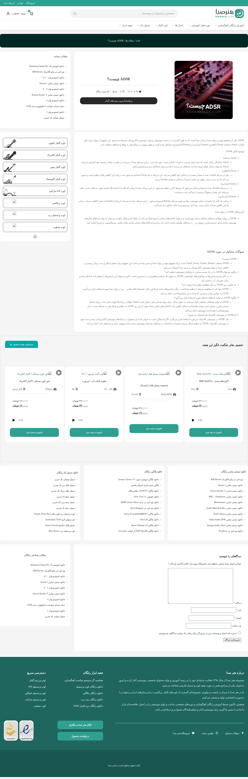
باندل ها (179, 25)
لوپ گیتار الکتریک (56, 155)
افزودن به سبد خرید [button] (214, 432)
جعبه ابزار (127, 25)
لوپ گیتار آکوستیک (55, 179)
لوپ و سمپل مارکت (35, 699)
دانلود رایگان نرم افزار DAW (88, 706)
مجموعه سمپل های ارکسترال (154, 385)
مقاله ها (130, 40)
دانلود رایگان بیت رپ (92, 699)
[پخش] (193, 420)
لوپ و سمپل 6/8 (37, 686)
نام (239, 610)
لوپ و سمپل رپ (56, 215)
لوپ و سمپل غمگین (35, 693)
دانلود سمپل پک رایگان (67, 472)
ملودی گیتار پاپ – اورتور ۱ (94, 381)
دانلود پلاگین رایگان (153, 471)
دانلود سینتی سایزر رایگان (233, 471)
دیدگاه (237, 603)
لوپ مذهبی (59, 227)
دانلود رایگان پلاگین (93, 693)
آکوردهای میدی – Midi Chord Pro (214, 381)
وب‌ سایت (236, 625)
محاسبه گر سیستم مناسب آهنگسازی (84, 680)
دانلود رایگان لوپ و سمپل (89, 686)
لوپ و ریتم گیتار (37, 680)
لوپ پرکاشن (58, 203)
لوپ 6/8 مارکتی (57, 191)
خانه (138, 40)
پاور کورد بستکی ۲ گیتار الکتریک (34, 381)
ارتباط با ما (9, 3)
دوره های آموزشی (200, 25)
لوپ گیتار (163, 25)
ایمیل (237, 618)
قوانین (20, 3)
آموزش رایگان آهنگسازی (231, 25)
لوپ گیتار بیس (57, 167)
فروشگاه (30, 3)
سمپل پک (145, 25)
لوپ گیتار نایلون (57, 142)
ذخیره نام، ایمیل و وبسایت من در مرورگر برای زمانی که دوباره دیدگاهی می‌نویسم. (197, 633)
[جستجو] (74, 13)
